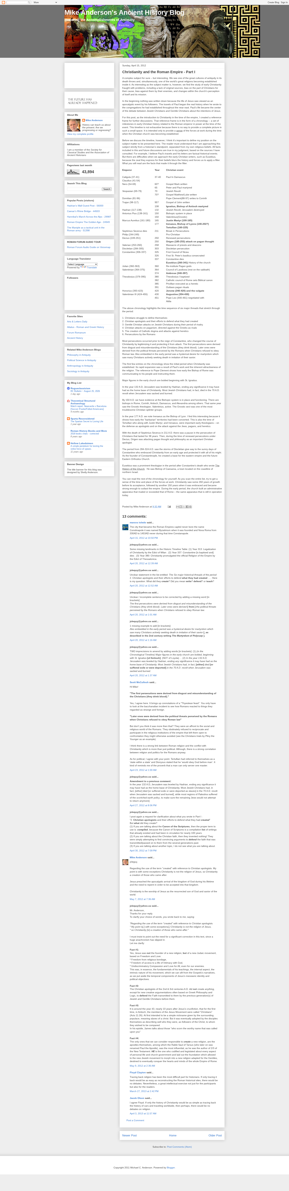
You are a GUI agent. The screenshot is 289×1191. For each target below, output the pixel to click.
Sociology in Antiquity (78, 371)
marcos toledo (138, 522)
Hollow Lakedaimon (82, 443)
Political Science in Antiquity (81, 360)
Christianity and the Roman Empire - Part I (158, 72)
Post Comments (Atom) (179, 1146)
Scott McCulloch (139, 682)
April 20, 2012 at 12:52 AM (144, 585)
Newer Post (129, 1135)
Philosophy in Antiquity (79, 355)
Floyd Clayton (138, 1072)
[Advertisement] (77, 74)
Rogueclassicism (80, 388)
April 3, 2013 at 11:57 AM (143, 1113)
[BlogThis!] (180, 506)
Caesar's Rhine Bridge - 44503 (83, 211)
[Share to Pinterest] (190, 506)
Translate (92, 267)
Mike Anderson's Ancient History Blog (124, 12)
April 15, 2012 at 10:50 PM (144, 538)
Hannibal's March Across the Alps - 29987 (89, 216)
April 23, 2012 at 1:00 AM (143, 770)
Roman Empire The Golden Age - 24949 (88, 222)
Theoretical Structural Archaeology (83, 402)
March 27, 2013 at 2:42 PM (144, 1091)
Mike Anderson (138, 857)
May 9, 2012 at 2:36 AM (142, 1065)
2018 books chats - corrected (85, 433)
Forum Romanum (76, 332)
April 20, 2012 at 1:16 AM (143, 640)
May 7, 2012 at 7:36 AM (142, 899)
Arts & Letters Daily (77, 321)
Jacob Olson (137, 1098)
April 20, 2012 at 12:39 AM (144, 563)
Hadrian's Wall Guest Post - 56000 (85, 205)
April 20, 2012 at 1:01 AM (143, 614)
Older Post (215, 1135)
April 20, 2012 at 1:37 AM (143, 675)
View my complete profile (80, 134)
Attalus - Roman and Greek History (85, 327)
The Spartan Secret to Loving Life (87, 421)
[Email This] (177, 506)
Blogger (171, 1167)
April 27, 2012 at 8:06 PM (143, 805)
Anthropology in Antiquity (80, 365)
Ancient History (75, 338)
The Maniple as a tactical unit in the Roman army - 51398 (86, 229)
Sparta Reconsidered (82, 418)
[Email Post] (169, 506)
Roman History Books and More (89, 431)
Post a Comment (135, 1120)
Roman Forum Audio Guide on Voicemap (88, 247)
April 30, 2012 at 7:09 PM (143, 850)
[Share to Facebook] (187, 506)
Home (172, 1135)
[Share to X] (184, 506)
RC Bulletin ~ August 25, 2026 (85, 391)
